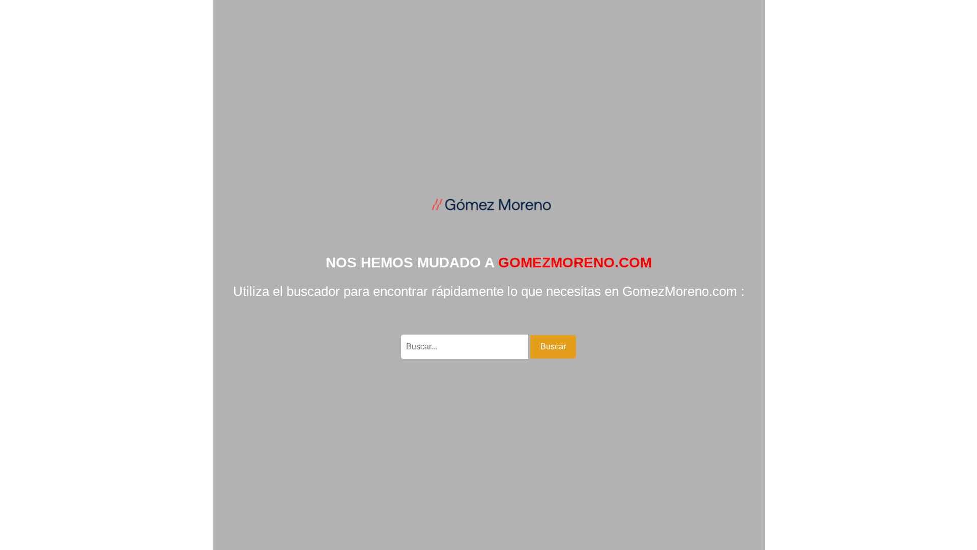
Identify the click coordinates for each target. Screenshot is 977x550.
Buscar (553, 346)
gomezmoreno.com (575, 262)
